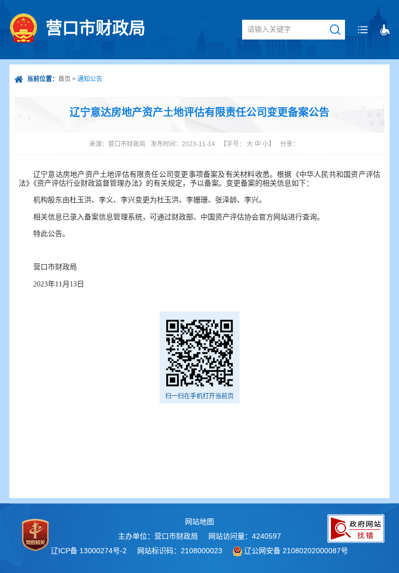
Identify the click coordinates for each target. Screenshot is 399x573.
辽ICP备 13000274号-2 (89, 550)
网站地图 (199, 521)
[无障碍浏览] (385, 29)
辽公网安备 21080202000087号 (296, 550)
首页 (64, 79)
